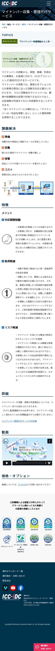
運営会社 (6, 580)
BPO (24, 24)
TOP (3, 24)
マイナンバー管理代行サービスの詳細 (19, 421)
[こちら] (22, 484)
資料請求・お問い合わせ (13, 575)
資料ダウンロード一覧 (12, 571)
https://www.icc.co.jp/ (31, 605)
